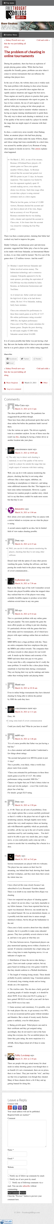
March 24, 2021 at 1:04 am (25, 512)
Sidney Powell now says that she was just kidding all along (15, 43)
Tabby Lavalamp (22, 1055)
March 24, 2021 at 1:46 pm (25, 738)
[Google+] (10, 1107)
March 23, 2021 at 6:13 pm (25, 408)
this (17, 436)
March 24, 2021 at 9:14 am (25, 613)
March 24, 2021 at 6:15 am (25, 544)
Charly (18, 855)
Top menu (10, 3)
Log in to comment (14, 389)
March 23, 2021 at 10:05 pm (26, 452)
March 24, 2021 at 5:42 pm (25, 859)
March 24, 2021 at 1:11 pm (25, 711)
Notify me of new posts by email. (23, 1179)
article (37, 148)
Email (11, 1158)
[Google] (15, 1107)
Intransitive (20, 508)
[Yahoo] (20, 1107)
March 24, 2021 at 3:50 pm (25, 805)
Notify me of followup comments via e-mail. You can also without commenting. (25, 1185)
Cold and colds (42, 40)
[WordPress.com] (25, 1107)
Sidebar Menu (11, 34)
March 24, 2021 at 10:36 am (26, 688)
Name (11, 1149)
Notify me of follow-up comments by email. (27, 1175)
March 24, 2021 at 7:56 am (25, 583)
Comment (11, 1118)
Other (45, 382)
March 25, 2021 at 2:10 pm (25, 1058)
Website (11, 1167)
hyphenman (20, 579)
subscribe (26, 1186)
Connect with (13, 1103)
